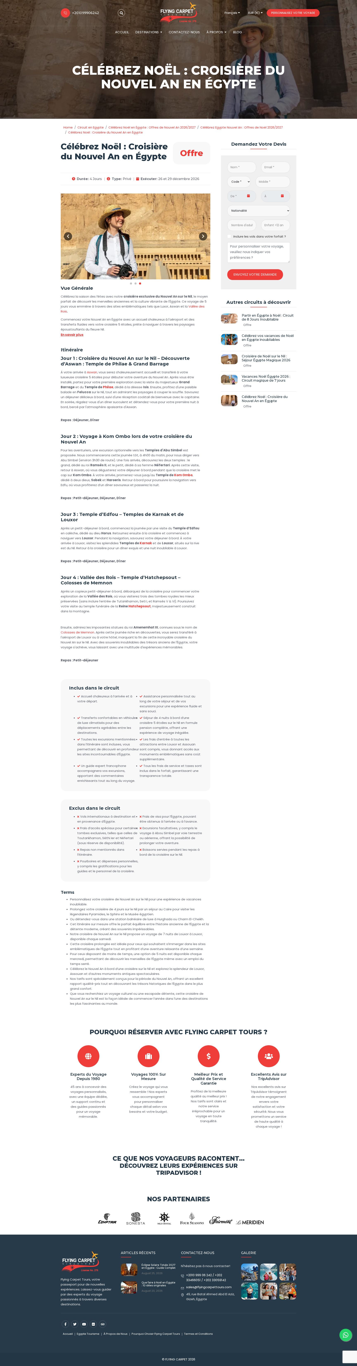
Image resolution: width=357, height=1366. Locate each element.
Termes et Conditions (198, 1334)
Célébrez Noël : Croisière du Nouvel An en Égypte (265, 399)
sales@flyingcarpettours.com (209, 1287)
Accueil (122, 32)
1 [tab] (131, 283)
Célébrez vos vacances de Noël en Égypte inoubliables (268, 338)
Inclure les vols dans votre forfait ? (259, 236)
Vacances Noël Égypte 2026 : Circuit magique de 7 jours (266, 379)
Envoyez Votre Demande (255, 274)
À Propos (214, 32)
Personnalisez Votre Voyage (293, 13)
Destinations (147, 32)
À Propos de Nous (115, 1334)
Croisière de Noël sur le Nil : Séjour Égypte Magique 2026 (266, 358)
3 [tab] (140, 283)
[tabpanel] (135, 236)
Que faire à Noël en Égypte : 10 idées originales (158, 1284)
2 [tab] (135, 283)
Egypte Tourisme (88, 1334)
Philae (108, 387)
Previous (68, 236)
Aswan (92, 372)
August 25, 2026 (152, 1273)
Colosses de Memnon (77, 632)
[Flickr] (93, 1324)
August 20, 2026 (152, 1290)
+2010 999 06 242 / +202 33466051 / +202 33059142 (206, 1277)
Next (203, 236)
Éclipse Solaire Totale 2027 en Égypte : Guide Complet (159, 1266)
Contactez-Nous (184, 32)
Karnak (146, 543)
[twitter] (74, 1324)
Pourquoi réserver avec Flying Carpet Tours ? (178, 1032)
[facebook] (65, 1324)
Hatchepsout (140, 606)
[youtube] (84, 1324)
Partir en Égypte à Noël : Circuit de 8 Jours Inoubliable (268, 317)
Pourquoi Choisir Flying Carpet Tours (156, 1334)
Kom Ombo (183, 475)
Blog (237, 32)
